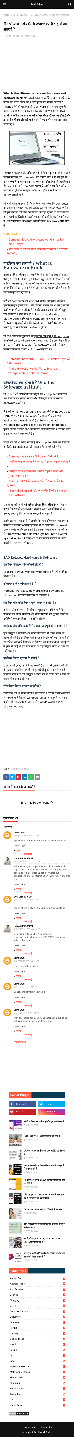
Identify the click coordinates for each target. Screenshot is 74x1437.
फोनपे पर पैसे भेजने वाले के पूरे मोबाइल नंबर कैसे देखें (44, 1121)
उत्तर (18, 850)
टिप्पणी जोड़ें (20, 1042)
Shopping (37, 1383)
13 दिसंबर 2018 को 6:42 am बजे (28, 900)
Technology (37, 1394)
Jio (37, 1355)
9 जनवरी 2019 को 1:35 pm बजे (27, 961)
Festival (37, 1328)
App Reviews (37, 1289)
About (35, 1427)
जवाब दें (17, 846)
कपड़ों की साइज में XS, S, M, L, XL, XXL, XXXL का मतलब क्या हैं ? (42, 1240)
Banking (37, 1294)
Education (37, 1322)
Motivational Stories (37, 1372)
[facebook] (22, 1104)
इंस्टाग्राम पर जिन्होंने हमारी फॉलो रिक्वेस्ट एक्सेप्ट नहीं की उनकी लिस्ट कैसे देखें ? (44, 1255)
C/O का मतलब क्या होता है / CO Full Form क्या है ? (44, 1152)
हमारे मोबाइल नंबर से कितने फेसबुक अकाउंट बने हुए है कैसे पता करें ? (44, 1225)
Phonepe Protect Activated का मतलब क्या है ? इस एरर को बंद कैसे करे (44, 1196)
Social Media (37, 1388)
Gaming (37, 1333)
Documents (37, 1317)
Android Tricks (37, 1283)
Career (37, 1305)
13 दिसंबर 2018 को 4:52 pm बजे (28, 929)
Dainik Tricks (45, 1432)
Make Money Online (37, 1366)
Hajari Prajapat (13, 36)
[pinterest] (22, 1112)
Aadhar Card (37, 1278)
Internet (37, 1350)
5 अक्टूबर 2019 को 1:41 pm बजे (28, 1013)
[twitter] (51, 1104)
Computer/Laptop (19, 15)
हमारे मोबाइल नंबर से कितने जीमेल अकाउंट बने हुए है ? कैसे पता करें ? (44, 1167)
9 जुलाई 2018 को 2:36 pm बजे (27, 835)
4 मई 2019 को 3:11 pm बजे (26, 987)
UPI (37, 1399)
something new (23, 897)
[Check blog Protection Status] (19, 1414)
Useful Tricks (37, 1405)
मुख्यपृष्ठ (6, 15)
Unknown (19, 832)
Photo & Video (37, 1377)
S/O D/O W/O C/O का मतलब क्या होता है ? (43, 1136)
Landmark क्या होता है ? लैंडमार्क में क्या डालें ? (44, 1209)
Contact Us (46, 1427)
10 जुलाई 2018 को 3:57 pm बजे (28, 861)
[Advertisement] (37, 66)
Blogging (37, 1300)
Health (37, 1344)
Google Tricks (37, 1339)
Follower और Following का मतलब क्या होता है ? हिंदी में (44, 1182)
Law (37, 1361)
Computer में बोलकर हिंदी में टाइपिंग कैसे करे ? (33, 456)
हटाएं (23, 846)
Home (26, 1427)
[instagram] (51, 1112)
